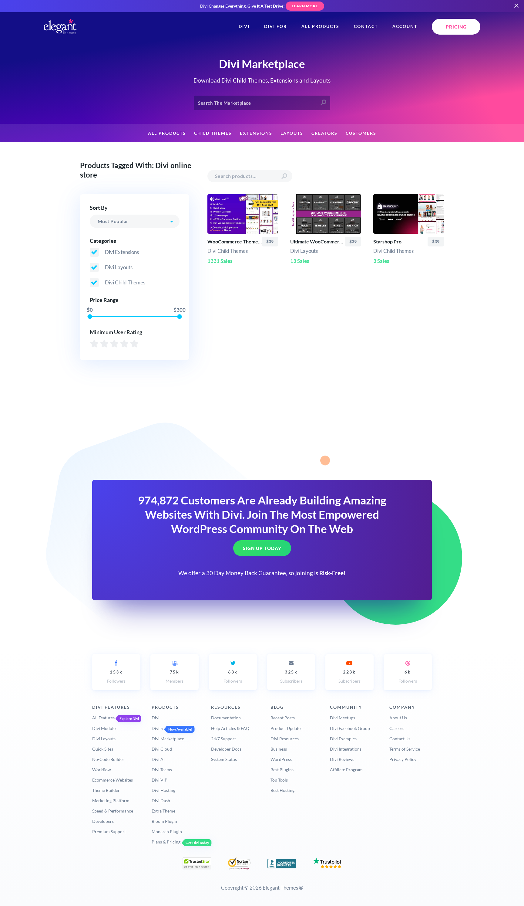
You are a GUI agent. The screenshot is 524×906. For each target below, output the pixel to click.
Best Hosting (282, 790)
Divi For (275, 26)
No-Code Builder (108, 759)
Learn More (305, 6)
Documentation (226, 717)
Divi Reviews (342, 759)
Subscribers (291, 676)
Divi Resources (284, 738)
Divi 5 (157, 728)
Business (278, 749)
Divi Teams (162, 769)
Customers (361, 133)
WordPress (281, 759)
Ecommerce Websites (112, 779)
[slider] (89, 316)
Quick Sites (102, 749)
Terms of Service (404, 749)
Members (174, 676)
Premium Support (109, 831)
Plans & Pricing (166, 841)
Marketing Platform (110, 800)
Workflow (101, 769)
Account (404, 26)
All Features (103, 717)
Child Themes (213, 133)
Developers (103, 821)
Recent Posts (282, 717)
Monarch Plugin (167, 831)
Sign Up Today (262, 548)
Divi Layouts (104, 738)
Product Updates (286, 728)
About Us (398, 717)
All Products (320, 26)
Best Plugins (282, 769)
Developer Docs (226, 749)
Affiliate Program (346, 769)
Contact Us (399, 738)
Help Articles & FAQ (230, 728)
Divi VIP (159, 779)
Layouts (291, 133)
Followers (116, 676)
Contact (366, 26)
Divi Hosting (163, 790)
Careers (396, 728)
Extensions (256, 133)
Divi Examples (343, 738)
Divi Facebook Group (350, 728)
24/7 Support (223, 738)
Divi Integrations (345, 749)
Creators (324, 133)
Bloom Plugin (164, 821)
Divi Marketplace (168, 738)
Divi (244, 26)
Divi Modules (104, 728)
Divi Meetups (342, 717)
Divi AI (158, 759)
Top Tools (279, 779)
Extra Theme (163, 810)
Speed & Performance (112, 810)
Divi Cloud (162, 749)
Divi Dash (161, 800)
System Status (224, 759)
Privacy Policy (402, 759)
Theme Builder (106, 790)
